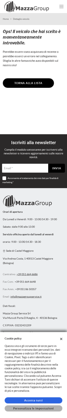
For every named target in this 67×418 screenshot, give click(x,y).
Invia (56, 168)
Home (6, 19)
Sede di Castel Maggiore (19, 250)
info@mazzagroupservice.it (26, 296)
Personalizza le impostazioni (33, 408)
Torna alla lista (28, 83)
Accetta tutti (33, 400)
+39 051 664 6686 (27, 274)
